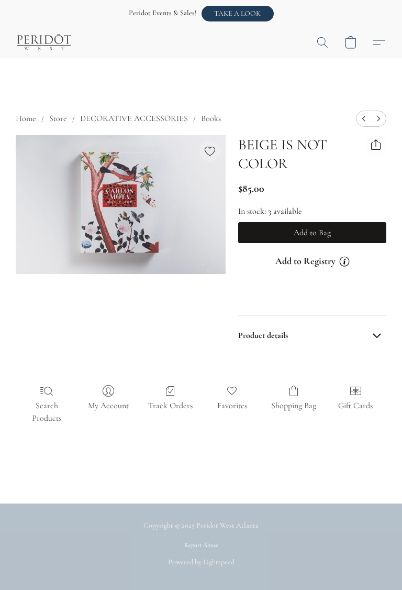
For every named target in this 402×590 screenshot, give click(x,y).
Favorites (232, 405)
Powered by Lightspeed (201, 562)
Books (211, 118)
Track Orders (170, 405)
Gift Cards (355, 405)
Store (58, 118)
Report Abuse (201, 545)
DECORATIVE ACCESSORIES (134, 118)
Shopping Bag (293, 405)
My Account (108, 405)
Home (26, 118)
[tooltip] (344, 261)
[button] (238, 13)
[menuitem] (363, 118)
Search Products (46, 411)
